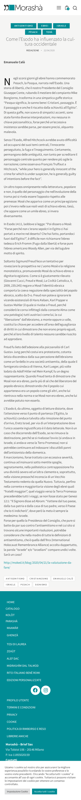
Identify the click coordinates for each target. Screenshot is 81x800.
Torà (49, 32)
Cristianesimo (39, 578)
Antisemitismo (23, 25)
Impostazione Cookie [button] (17, 791)
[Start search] (75, 8)
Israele (61, 25)
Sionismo (41, 584)
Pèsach (33, 32)
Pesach (25, 584)
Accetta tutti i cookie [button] (44, 791)
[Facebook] (35, 690)
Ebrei (44, 25)
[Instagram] (45, 690)
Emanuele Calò (63, 578)
